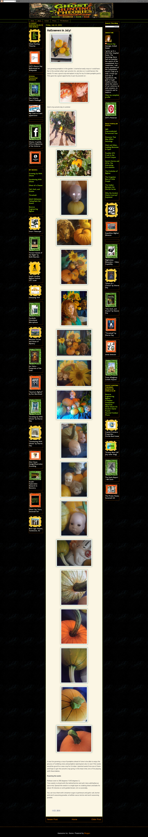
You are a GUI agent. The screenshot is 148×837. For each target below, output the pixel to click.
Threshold (32, 195)
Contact (47, 20)
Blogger (87, 833)
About (39, 20)
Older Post (96, 819)
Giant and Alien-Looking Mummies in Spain (112, 147)
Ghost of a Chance (35, 185)
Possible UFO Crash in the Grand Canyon (110, 155)
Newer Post (52, 819)
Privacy (54, 20)
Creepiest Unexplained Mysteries (109, 402)
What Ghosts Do (111, 407)
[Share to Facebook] (58, 810)
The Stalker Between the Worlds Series (110, 187)
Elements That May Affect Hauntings (110, 139)
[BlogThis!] (55, 810)
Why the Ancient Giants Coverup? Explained (111, 195)
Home (32, 20)
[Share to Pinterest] (59, 810)
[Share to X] (56, 810)
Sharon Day (111, 44)
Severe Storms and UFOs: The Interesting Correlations (112, 164)
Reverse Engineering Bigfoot (33, 209)
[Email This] (53, 810)
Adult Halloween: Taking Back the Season (35, 201)
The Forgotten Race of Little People (110, 179)
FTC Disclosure (64, 20)
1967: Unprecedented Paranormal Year (111, 131)
